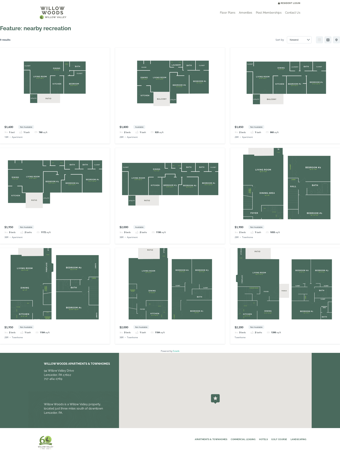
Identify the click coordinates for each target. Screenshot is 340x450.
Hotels (263, 439)
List (328, 39)
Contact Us (292, 12)
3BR (6, 237)
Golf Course (279, 439)
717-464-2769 (53, 378)
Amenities (245, 12)
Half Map (336, 39)
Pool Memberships (269, 12)
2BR (121, 137)
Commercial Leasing (243, 439)
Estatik (176, 350)
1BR (6, 137)
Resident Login (290, 3)
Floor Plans (227, 12)
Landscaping (299, 439)
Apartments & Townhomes (211, 439)
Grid (319, 39)
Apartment (17, 137)
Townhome (247, 237)
